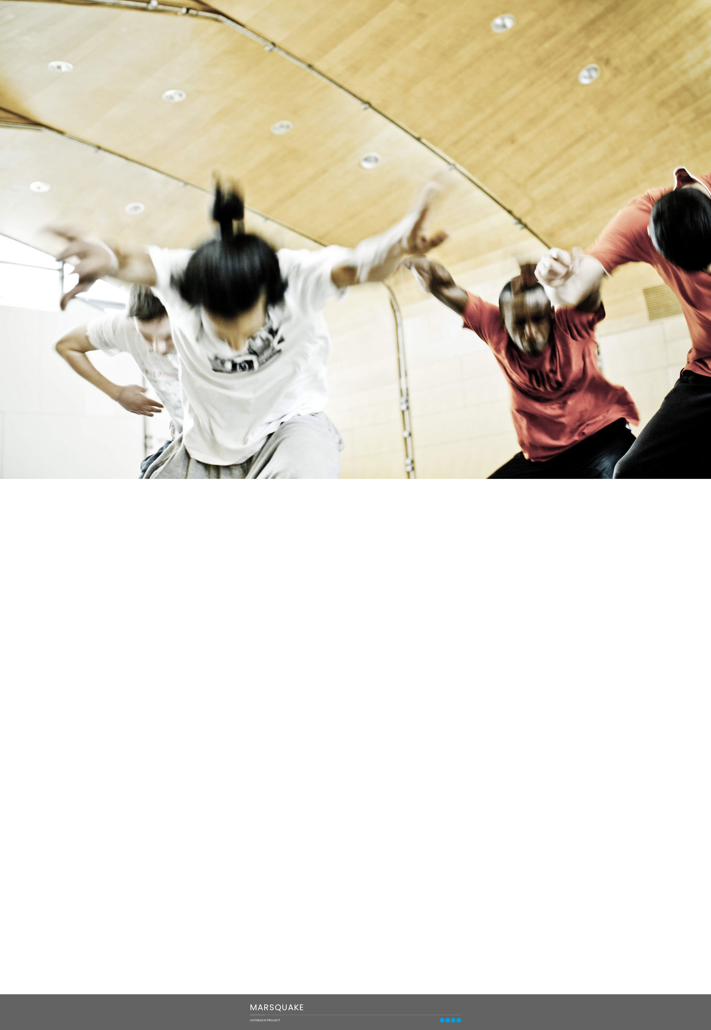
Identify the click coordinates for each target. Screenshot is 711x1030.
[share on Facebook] (442, 1020)
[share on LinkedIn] (458, 1020)
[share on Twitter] (447, 1020)
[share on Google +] (453, 1020)
